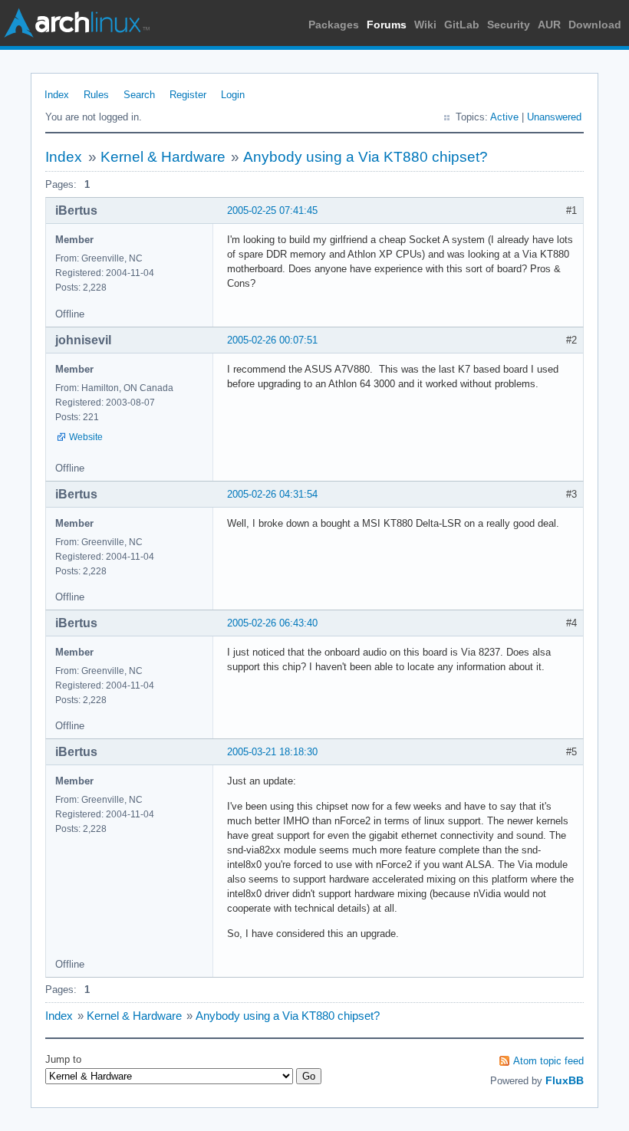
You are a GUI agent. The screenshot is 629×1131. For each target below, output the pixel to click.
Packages (333, 24)
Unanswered (554, 117)
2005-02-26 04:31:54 (272, 494)
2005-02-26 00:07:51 (272, 340)
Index (56, 94)
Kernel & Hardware (163, 157)
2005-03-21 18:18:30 (272, 752)
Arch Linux (77, 23)
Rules (96, 94)
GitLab (461, 24)
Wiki (425, 24)
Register (188, 94)
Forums (387, 24)
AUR (549, 24)
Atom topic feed (548, 1061)
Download (594, 24)
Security (508, 24)
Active (504, 117)
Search (139, 94)
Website (86, 437)
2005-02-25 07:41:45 (272, 210)
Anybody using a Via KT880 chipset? (365, 157)
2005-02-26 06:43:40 (272, 623)
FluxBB (564, 1080)
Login (233, 94)
